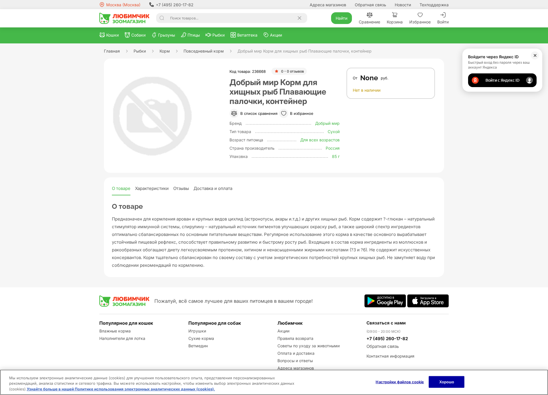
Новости (403, 4)
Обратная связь (370, 4)
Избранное (420, 21)
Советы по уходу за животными (308, 345)
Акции (283, 330)
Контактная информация (390, 356)
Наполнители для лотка (122, 338)
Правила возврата (295, 338)
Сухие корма (201, 338)
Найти (341, 18)
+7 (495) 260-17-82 (175, 4)
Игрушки (197, 330)
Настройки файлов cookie (400, 381)
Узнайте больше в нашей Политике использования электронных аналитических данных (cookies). (121, 389)
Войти (443, 21)
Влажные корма (115, 330)
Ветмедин (198, 345)
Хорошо (446, 381)
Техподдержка (434, 4)
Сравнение (369, 21)
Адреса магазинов (328, 4)
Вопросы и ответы (295, 360)
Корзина (395, 21)
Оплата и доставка (296, 353)
